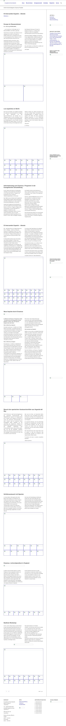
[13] (25, 480)
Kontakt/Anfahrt (22, 704)
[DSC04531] (13, 547)
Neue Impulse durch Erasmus (13, 311)
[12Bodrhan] (25, 681)
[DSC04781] (26, 547)
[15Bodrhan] (35, 681)
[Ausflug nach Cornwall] (20, 613)
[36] (41, 302)
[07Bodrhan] (40, 677)
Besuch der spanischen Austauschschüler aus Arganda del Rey (23, 410)
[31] (19, 302)
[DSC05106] (26, 553)
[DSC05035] (13, 553)
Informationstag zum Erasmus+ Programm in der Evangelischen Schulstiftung (20, 186)
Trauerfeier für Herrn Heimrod (55, 33)
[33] (28, 302)
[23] (35, 484)
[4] (20, 476)
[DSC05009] (7, 553)
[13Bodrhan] (23, 661)
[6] (28, 291)
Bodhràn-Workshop (10, 623)
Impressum (21, 703)
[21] (25, 484)
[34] (32, 302)
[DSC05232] (40, 553)
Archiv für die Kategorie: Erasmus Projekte (13, 7)
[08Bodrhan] (6, 681)
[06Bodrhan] (35, 677)
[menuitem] (23, 3)
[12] (20, 480)
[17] (18, 171)
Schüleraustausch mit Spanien (14, 494)
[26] (29, 175)
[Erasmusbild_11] (23, 379)
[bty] (23, 161)
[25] (23, 175)
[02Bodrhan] (16, 677)
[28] (40, 175)
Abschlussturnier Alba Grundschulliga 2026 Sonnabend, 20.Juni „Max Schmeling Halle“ (56, 36)
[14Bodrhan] (30, 681)
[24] (40, 484)
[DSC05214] (33, 553)
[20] (35, 171)
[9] (12, 166)
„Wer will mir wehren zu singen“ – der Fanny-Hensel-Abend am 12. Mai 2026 (56, 44)
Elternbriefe (52, 17)
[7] (32, 291)
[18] (11, 484)
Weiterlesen (6, 16)
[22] (30, 484)
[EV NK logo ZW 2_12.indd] (10, 3)
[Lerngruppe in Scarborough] (11, 613)
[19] (16, 484)
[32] (23, 302)
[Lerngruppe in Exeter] (23, 597)
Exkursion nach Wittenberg (55, 41)
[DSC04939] (40, 547)
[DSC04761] (20, 547)
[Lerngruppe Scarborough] (30, 613)
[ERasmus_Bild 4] (16, 398)
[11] (16, 480)
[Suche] (61, 3)
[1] (23, 458)
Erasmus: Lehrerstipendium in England (16, 563)
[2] (11, 476)
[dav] (12, 161)
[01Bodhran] (11, 677)
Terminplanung (52, 18)
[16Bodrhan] (40, 681)
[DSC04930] (33, 547)
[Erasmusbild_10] (23, 398)
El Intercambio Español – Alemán (14, 14)
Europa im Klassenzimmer (12, 24)
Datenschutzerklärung (54, 19)
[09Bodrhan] (11, 681)
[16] (40, 480)
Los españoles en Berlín (12, 109)
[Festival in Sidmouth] (40, 613)
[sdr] (23, 166)
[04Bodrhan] (25, 677)
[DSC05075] (20, 553)
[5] (23, 291)
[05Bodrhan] (30, 677)
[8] (6, 166)
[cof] (23, 143)
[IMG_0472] (33, 93)
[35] (36, 302)
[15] (28, 295)
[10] (11, 480)
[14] (30, 480)
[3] (16, 476)
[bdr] (29, 161)
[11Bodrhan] (20, 681)
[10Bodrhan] (16, 681)
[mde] (41, 291)
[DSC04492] (23, 528)
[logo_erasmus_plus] (14, 567)
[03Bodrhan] (20, 677)
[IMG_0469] (23, 69)
